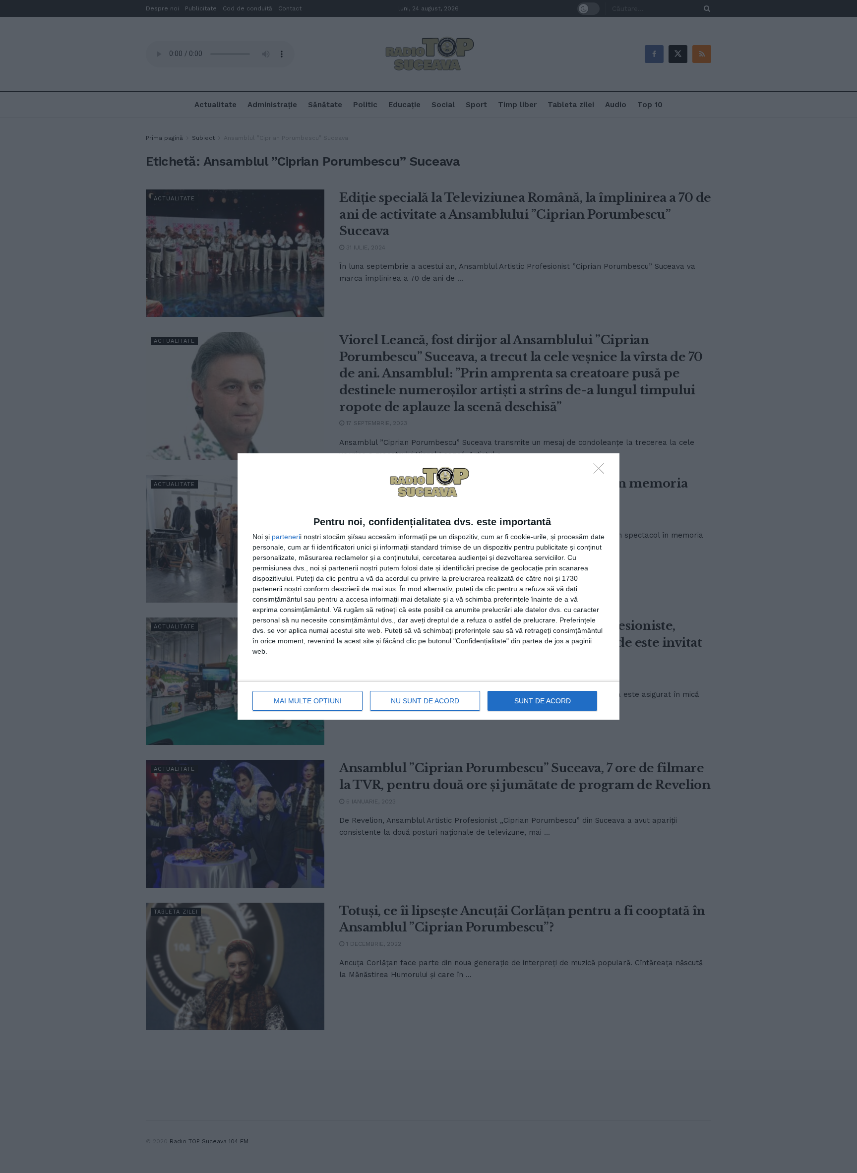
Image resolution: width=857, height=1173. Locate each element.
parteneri (286, 536)
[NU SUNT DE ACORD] (602, 471)
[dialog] (428, 586)
